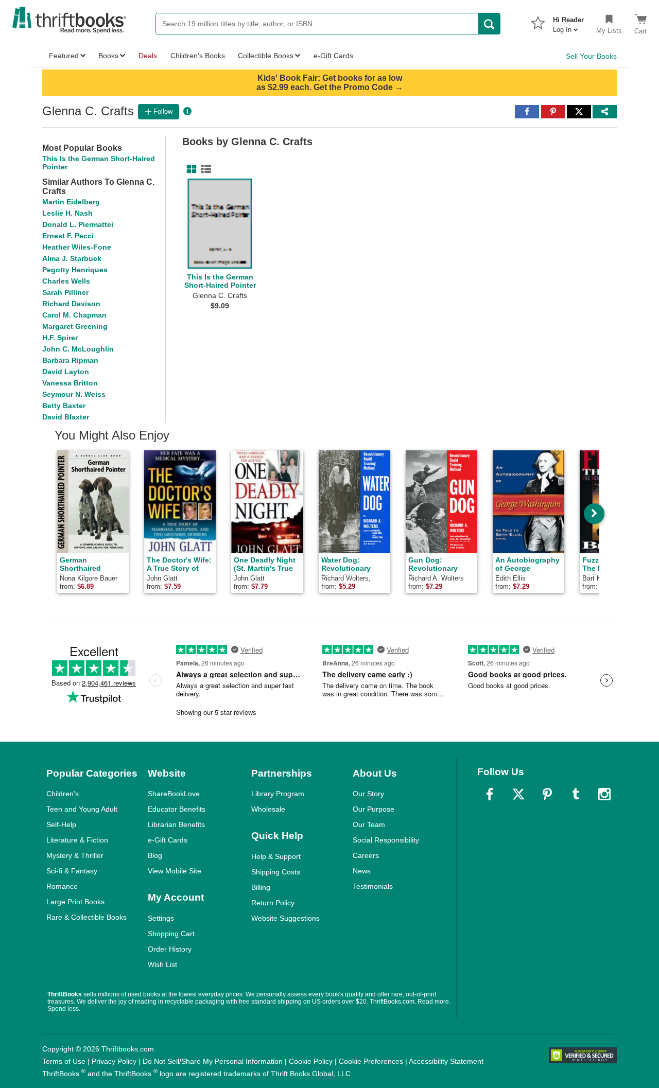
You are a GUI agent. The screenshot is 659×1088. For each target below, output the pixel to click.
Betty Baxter (63, 405)
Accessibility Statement (446, 1061)
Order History (170, 949)
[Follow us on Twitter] (518, 794)
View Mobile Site (174, 871)
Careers (366, 855)
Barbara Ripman (70, 360)
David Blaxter (65, 417)
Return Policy (272, 903)
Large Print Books (75, 902)
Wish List (162, 964)
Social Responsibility (386, 840)
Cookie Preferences (371, 1061)
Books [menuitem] (108, 55)
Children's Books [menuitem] (197, 55)
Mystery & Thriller (74, 855)
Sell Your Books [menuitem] (591, 56)
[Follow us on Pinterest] (547, 794)
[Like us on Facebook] (489, 794)
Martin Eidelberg (71, 202)
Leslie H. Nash (67, 213)
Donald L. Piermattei (77, 224)
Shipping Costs (275, 872)
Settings (161, 918)
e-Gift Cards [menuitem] (333, 55)
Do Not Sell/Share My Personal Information (213, 1061)
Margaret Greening (75, 326)
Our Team (369, 824)
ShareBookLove (174, 793)
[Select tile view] (204, 169)
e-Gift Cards (167, 840)
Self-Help (61, 824)
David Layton (65, 371)
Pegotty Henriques (75, 270)
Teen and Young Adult (81, 809)
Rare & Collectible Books (86, 917)
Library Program (277, 793)
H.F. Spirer (60, 338)
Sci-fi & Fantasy (71, 871)
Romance (62, 886)
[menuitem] (568, 21)
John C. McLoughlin (78, 349)
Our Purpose (373, 809)
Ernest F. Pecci (68, 236)
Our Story (368, 793)
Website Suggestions (285, 918)
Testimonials (373, 886)
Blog (155, 855)
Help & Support (276, 856)
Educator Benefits (176, 809)
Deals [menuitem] (147, 55)
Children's (62, 793)
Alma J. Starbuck (71, 258)
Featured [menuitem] (64, 55)
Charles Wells (66, 281)
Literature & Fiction (77, 840)
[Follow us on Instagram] (604, 794)
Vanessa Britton (70, 383)
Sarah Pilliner (65, 292)
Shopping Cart (171, 933)
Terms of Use (63, 1061)
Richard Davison (71, 304)
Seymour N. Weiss (74, 394)
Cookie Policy (311, 1061)
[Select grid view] (189, 169)
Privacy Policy (114, 1061)
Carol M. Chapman (74, 315)
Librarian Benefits (176, 824)
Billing (260, 887)
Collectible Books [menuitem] (265, 55)
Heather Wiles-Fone (76, 247)
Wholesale (268, 809)
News (362, 871)
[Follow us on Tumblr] (575, 794)
